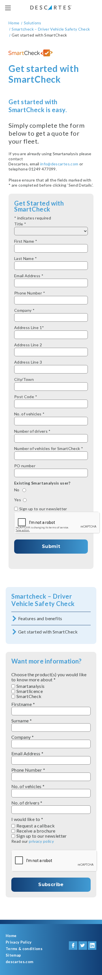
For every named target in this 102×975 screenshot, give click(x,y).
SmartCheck (29, 696)
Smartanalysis (30, 686)
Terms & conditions (24, 949)
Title (20, 223)
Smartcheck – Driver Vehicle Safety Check (43, 599)
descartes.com (19, 962)
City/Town (24, 379)
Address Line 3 (28, 362)
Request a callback (35, 825)
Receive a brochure (35, 830)
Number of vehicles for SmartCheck (48, 448)
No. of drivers (26, 802)
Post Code (25, 396)
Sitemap (13, 955)
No (17, 489)
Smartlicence (29, 691)
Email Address (28, 275)
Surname (21, 720)
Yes (17, 499)
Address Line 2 (28, 344)
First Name (25, 241)
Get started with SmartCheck (48, 631)
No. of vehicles (29, 413)
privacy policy (41, 841)
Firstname (23, 704)
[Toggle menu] (8, 8)
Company (24, 310)
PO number (24, 465)
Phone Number (29, 293)
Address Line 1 (29, 327)
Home (11, 936)
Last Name (25, 258)
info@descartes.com (59, 163)
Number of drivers (32, 431)
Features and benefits (40, 618)
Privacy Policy (19, 942)
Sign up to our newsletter (43, 508)
